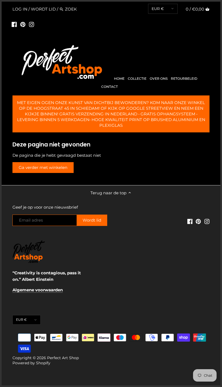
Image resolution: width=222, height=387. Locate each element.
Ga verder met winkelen (43, 167)
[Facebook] (14, 24)
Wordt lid (43, 9)
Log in (19, 9)
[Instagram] (31, 24)
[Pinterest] (22, 24)
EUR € (158, 8)
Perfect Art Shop (63, 358)
